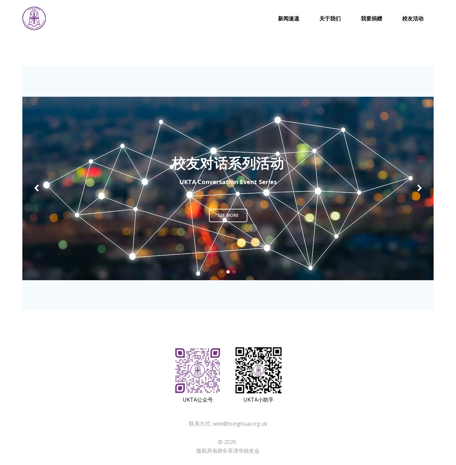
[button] (222, 272)
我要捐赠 (371, 18)
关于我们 (330, 18)
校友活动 (413, 18)
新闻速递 (288, 18)
